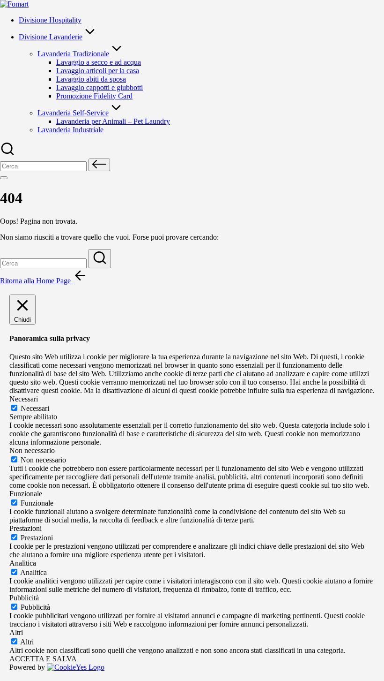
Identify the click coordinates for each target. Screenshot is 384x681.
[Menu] (3, 177)
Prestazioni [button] (25, 528)
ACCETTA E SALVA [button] (43, 659)
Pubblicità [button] (24, 598)
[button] (99, 165)
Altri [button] (16, 632)
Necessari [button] (23, 399)
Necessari (35, 408)
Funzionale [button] (25, 494)
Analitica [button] (22, 563)
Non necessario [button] (32, 450)
